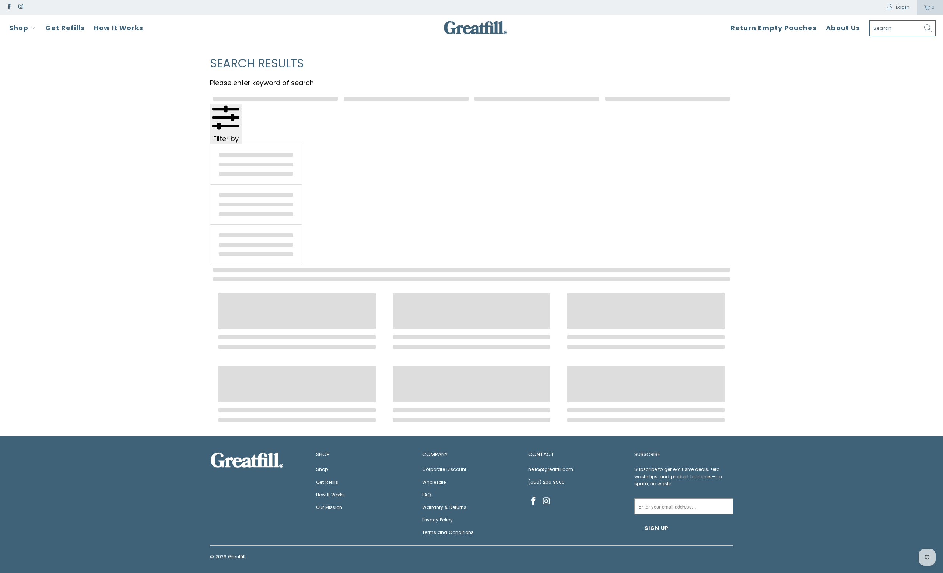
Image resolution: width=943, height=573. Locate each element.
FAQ (426, 495)
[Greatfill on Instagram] (20, 7)
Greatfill (236, 556)
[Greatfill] (475, 28)
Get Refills (65, 27)
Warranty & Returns (444, 507)
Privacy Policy (437, 520)
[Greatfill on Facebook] (9, 7)
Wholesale (434, 482)
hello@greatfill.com (550, 469)
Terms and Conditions (448, 532)
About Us (843, 27)
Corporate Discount (444, 469)
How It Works (118, 27)
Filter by (226, 138)
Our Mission (329, 507)
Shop (19, 27)
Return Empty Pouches (773, 27)
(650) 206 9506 (546, 482)
